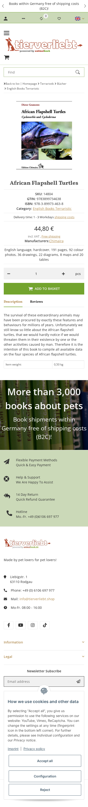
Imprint (13, 749)
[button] (3, 6)
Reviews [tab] (36, 302)
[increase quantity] (63, 273)
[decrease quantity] (9, 273)
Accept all (45, 761)
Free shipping (51, 236)
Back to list (12, 84)
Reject (45, 790)
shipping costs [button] (64, 217)
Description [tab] (13, 302)
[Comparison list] (41, 18)
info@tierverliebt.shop (37, 599)
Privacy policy (34, 749)
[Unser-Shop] (27, 543)
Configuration (45, 776)
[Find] (80, 72)
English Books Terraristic (52, 208)
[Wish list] (59, 18)
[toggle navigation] (6, 33)
